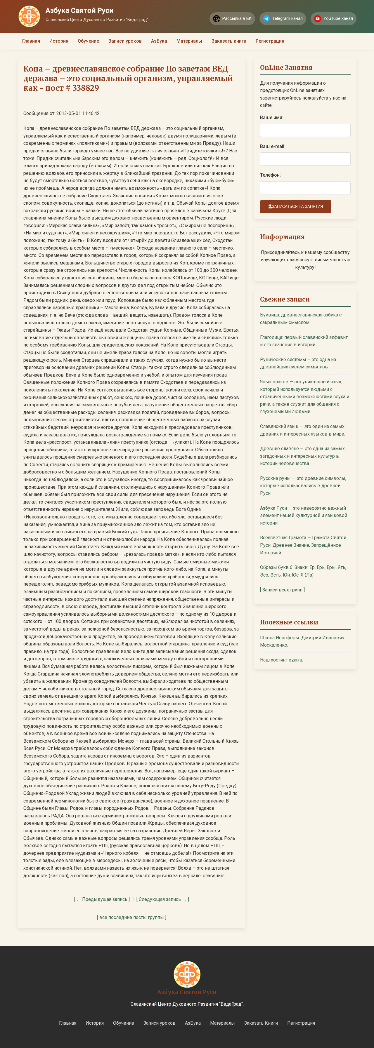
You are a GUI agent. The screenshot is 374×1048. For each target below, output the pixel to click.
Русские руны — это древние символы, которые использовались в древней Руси (303, 486)
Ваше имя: (271, 117)
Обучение (88, 41)
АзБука (159, 41)
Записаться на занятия (297, 206)
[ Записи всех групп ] (282, 590)
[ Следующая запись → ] (162, 899)
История (58, 41)
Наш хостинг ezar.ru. (281, 660)
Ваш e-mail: (272, 146)
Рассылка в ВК (237, 18)
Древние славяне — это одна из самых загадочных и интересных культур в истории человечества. (302, 456)
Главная (31, 41)
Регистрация (270, 41)
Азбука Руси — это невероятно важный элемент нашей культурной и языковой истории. (303, 515)
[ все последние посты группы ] (131, 917)
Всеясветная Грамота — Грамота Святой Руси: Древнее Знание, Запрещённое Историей (303, 545)
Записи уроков (125, 41)
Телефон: (270, 175)
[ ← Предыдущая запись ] (102, 899)
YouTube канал (338, 18)
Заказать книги (229, 41)
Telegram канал (287, 18)
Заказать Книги (261, 1023)
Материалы (189, 41)
